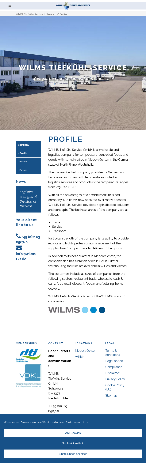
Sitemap (111, 395)
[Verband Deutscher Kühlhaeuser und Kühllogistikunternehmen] (29, 386)
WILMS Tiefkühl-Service (29, 14)
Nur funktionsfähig (73, 443)
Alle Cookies (73, 433)
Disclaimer (112, 373)
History (23, 161)
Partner (23, 170)
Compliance (113, 367)
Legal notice (114, 361)
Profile (23, 153)
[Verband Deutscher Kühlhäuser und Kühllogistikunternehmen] (29, 361)
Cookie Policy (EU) (114, 387)
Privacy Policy (115, 379)
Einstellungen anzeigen (73, 453)
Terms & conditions (112, 353)
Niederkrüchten (85, 350)
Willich (79, 357)
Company (51, 14)
